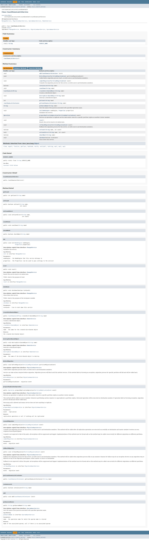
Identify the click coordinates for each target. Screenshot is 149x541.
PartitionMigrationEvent (58, 76)
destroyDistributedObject (47, 95)
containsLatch (43, 85)
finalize (16, 146)
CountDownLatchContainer (50, 73)
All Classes (36, 4)
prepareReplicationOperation (48, 115)
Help (38, 2)
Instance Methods (20, 68)
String (10, 43)
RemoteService (46, 21)
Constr (17, 7)
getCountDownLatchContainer (48, 103)
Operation (7, 115)
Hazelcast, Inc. (14, 539)
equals (10, 146)
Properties (62, 110)
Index (34, 2)
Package (9, 2)
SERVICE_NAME (43, 43)
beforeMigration (44, 76)
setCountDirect (44, 132)
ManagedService (6, 21)
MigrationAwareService (20, 21)
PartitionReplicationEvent (67, 115)
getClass (23, 146)
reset (41, 120)
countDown (42, 88)
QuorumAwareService (35, 21)
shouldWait (42, 135)
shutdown (42, 137)
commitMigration (44, 81)
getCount (42, 100)
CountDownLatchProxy (10, 91)
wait (55, 146)
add (40, 73)
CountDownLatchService (11, 58)
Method (23, 7)
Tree (22, 2)
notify (36, 146)
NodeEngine (46, 110)
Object (9, 27)
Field (12, 7)
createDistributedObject (47, 91)
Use (19, 2)
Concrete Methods (35, 68)
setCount (42, 129)
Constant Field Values (10, 165)
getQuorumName (43, 106)
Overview (3, 2)
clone (5, 146)
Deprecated (28, 2)
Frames (21, 4)
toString (50, 146)
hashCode (30, 146)
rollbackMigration (45, 125)
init (40, 110)
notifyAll (43, 146)
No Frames (27, 4)
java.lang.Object (7, 15)
